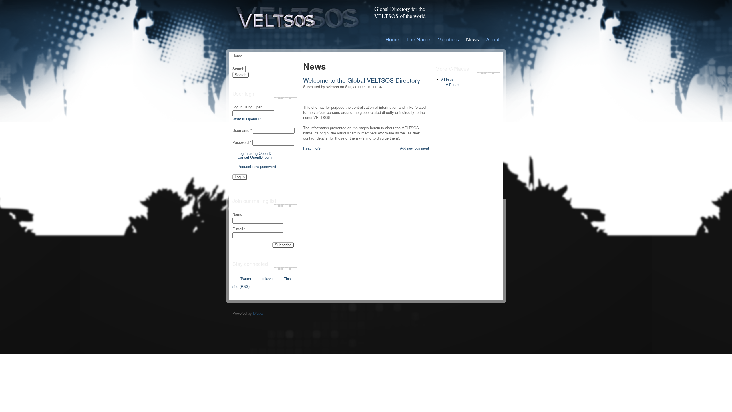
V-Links (447, 79)
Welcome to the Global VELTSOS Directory (361, 80)
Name (238, 214)
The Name (418, 39)
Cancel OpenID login (255, 157)
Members (448, 39)
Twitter (245, 278)
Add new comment (414, 148)
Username (242, 130)
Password (241, 142)
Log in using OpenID (249, 107)
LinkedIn (267, 278)
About (493, 39)
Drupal (258, 313)
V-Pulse (452, 84)
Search (238, 68)
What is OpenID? (246, 119)
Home (392, 39)
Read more (312, 148)
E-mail (239, 228)
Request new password (257, 166)
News (472, 39)
